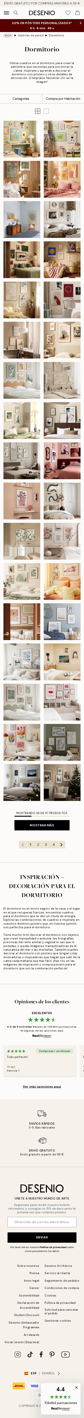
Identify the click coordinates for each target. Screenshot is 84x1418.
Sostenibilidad (29, 1295)
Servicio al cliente (57, 1273)
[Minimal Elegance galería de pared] (21, 460)
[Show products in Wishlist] (68, 13)
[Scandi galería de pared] (21, 782)
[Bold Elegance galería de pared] (62, 460)
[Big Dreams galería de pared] (21, 139)
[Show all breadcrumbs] (7, 35)
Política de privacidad (53, 1247)
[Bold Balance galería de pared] (21, 259)
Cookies (50, 1295)
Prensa (34, 1273)
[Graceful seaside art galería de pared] (62, 621)
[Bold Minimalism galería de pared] (62, 300)
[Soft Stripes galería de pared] (21, 420)
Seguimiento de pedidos (62, 1281)
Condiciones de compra (62, 1288)
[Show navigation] (6, 13)
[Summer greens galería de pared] (21, 581)
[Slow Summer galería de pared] (21, 179)
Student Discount (26, 1315)
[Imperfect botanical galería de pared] (21, 541)
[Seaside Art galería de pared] (21, 662)
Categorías (21, 99)
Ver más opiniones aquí (42, 1087)
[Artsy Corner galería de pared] (21, 501)
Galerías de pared (31, 35)
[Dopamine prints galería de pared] (21, 742)
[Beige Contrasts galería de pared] (62, 420)
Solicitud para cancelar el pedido (61, 1311)
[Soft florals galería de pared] (62, 541)
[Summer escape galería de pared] (62, 662)
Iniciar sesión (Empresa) (22, 1342)
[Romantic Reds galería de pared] (62, 702)
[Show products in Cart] (77, 13)
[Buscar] (16, 13)
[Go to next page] (61, 844)
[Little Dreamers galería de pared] (62, 139)
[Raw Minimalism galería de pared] (62, 219)
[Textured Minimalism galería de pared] (62, 380)
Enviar (42, 1237)
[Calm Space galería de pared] (21, 340)
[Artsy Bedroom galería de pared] (21, 380)
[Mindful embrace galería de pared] (21, 300)
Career (34, 1288)
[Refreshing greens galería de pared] (21, 702)
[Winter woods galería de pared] (62, 782)
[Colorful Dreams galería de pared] (62, 581)
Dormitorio (56, 35)
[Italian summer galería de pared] (62, 340)
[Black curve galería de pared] (62, 501)
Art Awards (31, 1335)
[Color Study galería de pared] (21, 219)
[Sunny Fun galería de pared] (62, 259)
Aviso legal (31, 1281)
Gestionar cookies (58, 1321)
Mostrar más (42, 825)
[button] (46, 111)
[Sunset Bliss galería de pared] (62, 179)
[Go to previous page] (22, 844)
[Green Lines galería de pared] (62, 742)
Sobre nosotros (28, 1266)
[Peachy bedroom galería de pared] (21, 621)
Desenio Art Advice (58, 1266)
